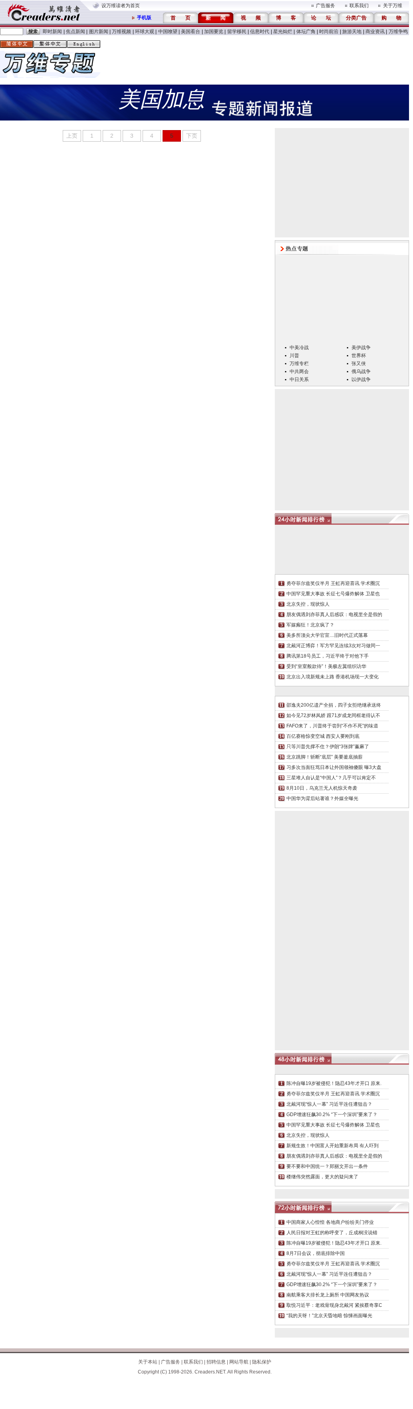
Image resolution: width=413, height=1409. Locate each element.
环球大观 (144, 31)
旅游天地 (351, 31)
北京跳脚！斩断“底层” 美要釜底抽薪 (324, 757)
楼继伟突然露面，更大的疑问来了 (322, 1177)
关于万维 (392, 5)
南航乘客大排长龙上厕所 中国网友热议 (327, 1295)
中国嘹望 (167, 31)
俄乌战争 (361, 371)
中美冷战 (299, 347)
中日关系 (299, 379)
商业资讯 (375, 31)
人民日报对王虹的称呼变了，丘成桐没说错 (331, 1232)
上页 (71, 135)
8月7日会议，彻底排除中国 (315, 1253)
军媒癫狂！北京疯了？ (310, 625)
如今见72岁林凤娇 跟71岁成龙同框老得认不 (333, 715)
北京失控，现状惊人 (308, 604)
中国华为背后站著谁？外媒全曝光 (322, 798)
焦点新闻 (75, 31)
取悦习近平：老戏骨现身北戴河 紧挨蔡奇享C (334, 1305)
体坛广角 (306, 31)
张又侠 (358, 363)
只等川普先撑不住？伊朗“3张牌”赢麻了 (327, 746)
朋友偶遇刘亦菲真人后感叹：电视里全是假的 (334, 614)
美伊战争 (361, 347)
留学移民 (236, 31)
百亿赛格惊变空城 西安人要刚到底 (322, 736)
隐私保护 (261, 1362)
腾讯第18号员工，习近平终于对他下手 (327, 656)
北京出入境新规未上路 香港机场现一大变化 (332, 677)
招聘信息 (216, 1362)
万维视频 (121, 31)
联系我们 (359, 5)
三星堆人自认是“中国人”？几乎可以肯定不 (331, 778)
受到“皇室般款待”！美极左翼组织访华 (326, 666)
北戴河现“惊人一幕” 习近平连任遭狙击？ (329, 1104)
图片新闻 (98, 31)
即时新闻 (52, 31)
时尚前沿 (328, 31)
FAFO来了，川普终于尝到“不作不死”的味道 (332, 726)
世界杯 (358, 355)
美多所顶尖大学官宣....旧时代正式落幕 (327, 635)
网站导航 (238, 1362)
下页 (191, 135)
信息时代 (259, 31)
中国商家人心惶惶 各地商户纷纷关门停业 (330, 1222)
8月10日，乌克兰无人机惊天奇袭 (321, 788)
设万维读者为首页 (120, 5)
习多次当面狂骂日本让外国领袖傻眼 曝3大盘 (333, 767)
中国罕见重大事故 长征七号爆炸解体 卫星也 (333, 594)
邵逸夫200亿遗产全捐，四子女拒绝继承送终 (333, 705)
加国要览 (213, 31)
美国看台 (190, 31)
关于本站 (147, 1362)
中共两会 (299, 371)
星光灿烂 (282, 31)
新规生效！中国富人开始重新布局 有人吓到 (332, 1145)
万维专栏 (299, 363)
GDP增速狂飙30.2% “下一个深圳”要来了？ (331, 1114)
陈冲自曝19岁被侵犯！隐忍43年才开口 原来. (333, 1083)
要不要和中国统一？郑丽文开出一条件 (327, 1166)
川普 (294, 355)
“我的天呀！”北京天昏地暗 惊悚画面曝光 (329, 1315)
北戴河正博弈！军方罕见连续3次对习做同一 (333, 645)
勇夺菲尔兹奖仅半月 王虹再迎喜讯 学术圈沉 (333, 583)
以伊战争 (361, 379)
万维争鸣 (398, 31)
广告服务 (325, 5)
